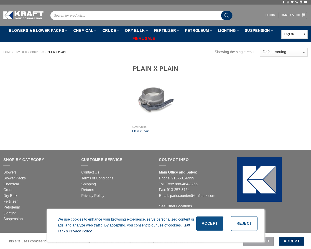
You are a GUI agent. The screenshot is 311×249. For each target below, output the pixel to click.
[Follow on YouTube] (305, 2)
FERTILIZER (165, 31)
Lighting (9, 213)
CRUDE (109, 31)
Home (7, 52)
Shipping (88, 184)
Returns (87, 190)
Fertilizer (10, 201)
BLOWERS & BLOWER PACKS (36, 31)
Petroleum (11, 207)
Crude (8, 190)
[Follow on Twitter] (292, 2)
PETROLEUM (197, 31)
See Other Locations (175, 206)
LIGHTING (227, 31)
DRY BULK (135, 31)
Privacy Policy (92, 196)
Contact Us (90, 172)
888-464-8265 (186, 184)
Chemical (11, 184)
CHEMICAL (83, 31)
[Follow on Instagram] (288, 2)
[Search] (226, 15)
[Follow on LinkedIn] (301, 2)
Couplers (37, 52)
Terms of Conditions (97, 178)
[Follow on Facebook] (283, 2)
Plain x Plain (141, 131)
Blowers (10, 172)
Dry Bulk (21, 52)
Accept (210, 223)
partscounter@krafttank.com (192, 196)
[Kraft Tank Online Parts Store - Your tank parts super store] (23, 15)
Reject (244, 223)
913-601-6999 (182, 178)
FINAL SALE (144, 38)
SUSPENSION (257, 31)
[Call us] (296, 2)
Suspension (13, 219)
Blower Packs (14, 178)
